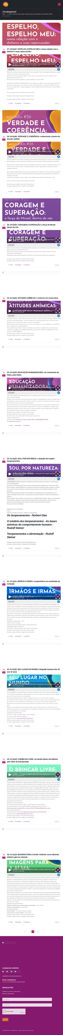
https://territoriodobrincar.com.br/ (25, 813)
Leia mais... (57, 103)
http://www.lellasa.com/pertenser (25, 718)
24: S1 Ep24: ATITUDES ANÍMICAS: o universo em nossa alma (32, 298)
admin (11, 103)
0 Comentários (26, 103)
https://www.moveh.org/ (14, 421)
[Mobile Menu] (59, 4)
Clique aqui (5, 982)
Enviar (5, 1019)
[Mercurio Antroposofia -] (5, 4)
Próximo (40, 931)
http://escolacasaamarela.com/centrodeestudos (34, 811)
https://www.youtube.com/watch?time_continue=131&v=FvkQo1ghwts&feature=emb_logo (28, 808)
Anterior (22, 931)
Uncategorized (18, 103)
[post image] (31, 34)
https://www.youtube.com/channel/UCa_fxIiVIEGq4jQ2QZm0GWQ (32, 419)
